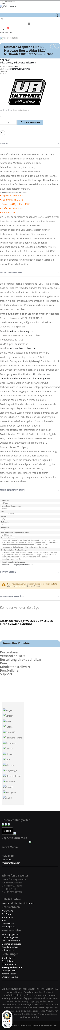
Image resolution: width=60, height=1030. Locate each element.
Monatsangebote (10, 937)
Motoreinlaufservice (11, 943)
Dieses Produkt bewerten (21, 110)
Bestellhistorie (8, 961)
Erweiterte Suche (10, 976)
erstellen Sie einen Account (29, 586)
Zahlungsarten (9, 970)
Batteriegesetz (8, 926)
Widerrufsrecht (9, 964)
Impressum (7, 917)
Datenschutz (8, 923)
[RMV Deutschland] (30, 9)
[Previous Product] (52, 46)
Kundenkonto (8, 958)
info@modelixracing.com (20, 331)
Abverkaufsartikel (10, 946)
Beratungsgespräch (11, 934)
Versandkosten (27, 62)
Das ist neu (7, 859)
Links (3, 4)
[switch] (7, 1025)
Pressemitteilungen (11, 862)
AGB (4, 920)
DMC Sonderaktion (11, 940)
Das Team (6, 914)
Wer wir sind (7, 910)
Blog (1, 18)
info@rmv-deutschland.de (21, 348)
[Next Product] (57, 46)
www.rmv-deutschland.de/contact (18, 903)
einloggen (11, 586)
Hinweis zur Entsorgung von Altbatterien (17, 564)
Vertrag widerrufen (12, 967)
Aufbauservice (8, 950)
